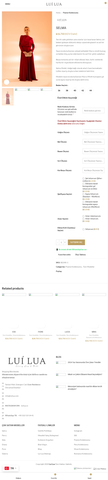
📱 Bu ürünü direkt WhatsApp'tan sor (71, 249)
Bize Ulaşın (42, 444)
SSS (75, 435)
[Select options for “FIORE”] (38, 325)
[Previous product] (99, 13)
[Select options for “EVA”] (11, 325)
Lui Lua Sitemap (44, 454)
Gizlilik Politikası (45, 431)
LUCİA (67, 332)
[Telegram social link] (73, 271)
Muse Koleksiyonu (19, 335)
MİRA (94, 332)
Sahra (4, 431)
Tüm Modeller (89, 267)
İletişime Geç (76, 242)
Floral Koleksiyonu (45, 335)
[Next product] (104, 13)
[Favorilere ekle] (16, 325)
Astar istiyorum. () (91, 219)
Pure (4, 449)
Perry (4, 435)
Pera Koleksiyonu (72, 335)
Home (58, 13)
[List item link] (27, 386)
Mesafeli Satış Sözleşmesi (48, 435)
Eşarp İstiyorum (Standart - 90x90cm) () (91, 196)
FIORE (40, 332)
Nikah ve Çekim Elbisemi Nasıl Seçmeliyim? (85, 374)
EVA (14, 332)
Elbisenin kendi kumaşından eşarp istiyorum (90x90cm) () (91, 206)
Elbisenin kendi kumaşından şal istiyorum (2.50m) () (90, 187)
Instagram (78, 431)
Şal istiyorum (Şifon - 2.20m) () (93, 179)
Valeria (5, 454)
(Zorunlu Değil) (80, 122)
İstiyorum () (92, 229)
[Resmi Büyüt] (6, 82)
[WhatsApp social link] (70, 271)
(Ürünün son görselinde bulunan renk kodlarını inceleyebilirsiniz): (67, 110)
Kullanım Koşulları (45, 440)
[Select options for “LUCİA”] (65, 325)
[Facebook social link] (64, 271)
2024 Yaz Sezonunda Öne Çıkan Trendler (84, 362)
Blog (40, 449)
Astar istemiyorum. (93, 216)
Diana (4, 444)
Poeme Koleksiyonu (70, 13)
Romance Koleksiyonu (94, 337)
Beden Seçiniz (61, 85)
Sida (3, 440)
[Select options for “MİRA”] (91, 325)
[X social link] (67, 271)
